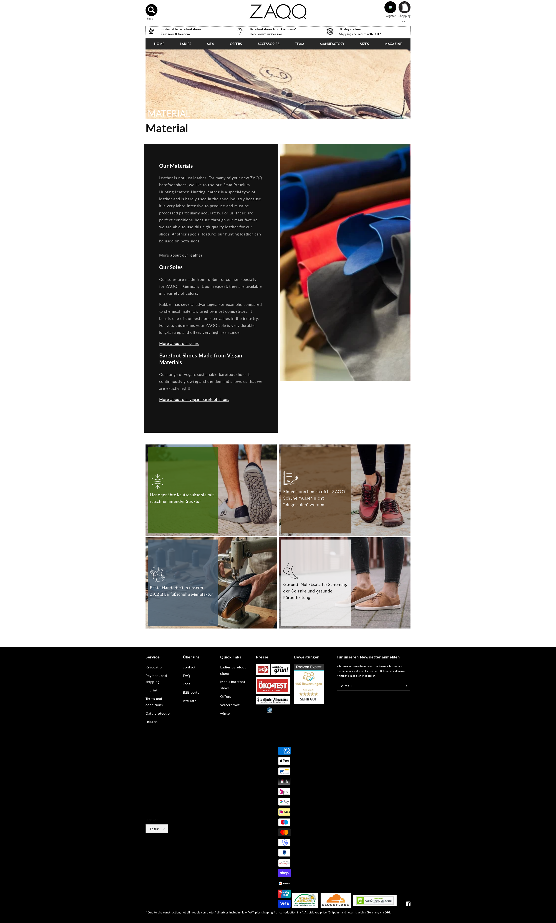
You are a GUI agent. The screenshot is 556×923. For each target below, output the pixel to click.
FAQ (186, 675)
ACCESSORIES (268, 44)
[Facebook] (408, 905)
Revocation (155, 667)
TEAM (299, 44)
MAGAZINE (393, 44)
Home (159, 44)
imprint (151, 690)
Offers (225, 696)
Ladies (185, 44)
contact (189, 667)
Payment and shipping (156, 678)
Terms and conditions (154, 701)
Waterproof (230, 705)
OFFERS (236, 44)
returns (151, 721)
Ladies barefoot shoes (233, 670)
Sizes (364, 44)
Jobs (186, 684)
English (155, 829)
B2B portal (191, 692)
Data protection (159, 713)
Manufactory (332, 44)
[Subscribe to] (405, 686)
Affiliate (189, 701)
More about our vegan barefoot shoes (194, 399)
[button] (151, 10)
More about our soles (179, 343)
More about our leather (181, 255)
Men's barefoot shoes (232, 684)
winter (225, 713)
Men (210, 44)
